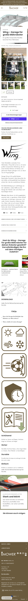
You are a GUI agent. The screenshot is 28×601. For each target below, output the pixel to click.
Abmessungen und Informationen (13, 219)
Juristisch (5, 548)
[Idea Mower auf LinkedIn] (26, 553)
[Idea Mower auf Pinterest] (20, 553)
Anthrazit (10, 92)
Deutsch (23, 599)
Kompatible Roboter (8, 225)
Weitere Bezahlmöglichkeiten (14, 122)
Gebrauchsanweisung (9, 230)
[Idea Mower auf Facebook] (18, 553)
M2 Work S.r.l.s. (7, 560)
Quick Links (5, 544)
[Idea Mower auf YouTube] (26, 555)
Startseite (3, 45)
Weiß (4, 92)
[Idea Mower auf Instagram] (23, 553)
